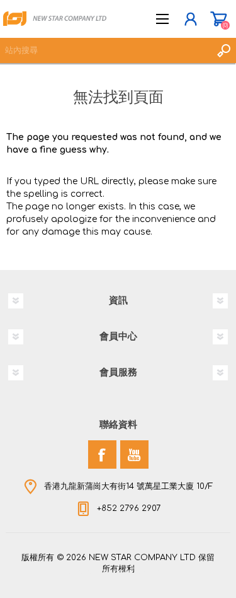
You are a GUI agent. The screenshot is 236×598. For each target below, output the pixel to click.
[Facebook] (102, 454)
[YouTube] (134, 454)
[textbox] (105, 50)
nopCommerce (144, 571)
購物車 (219, 19)
